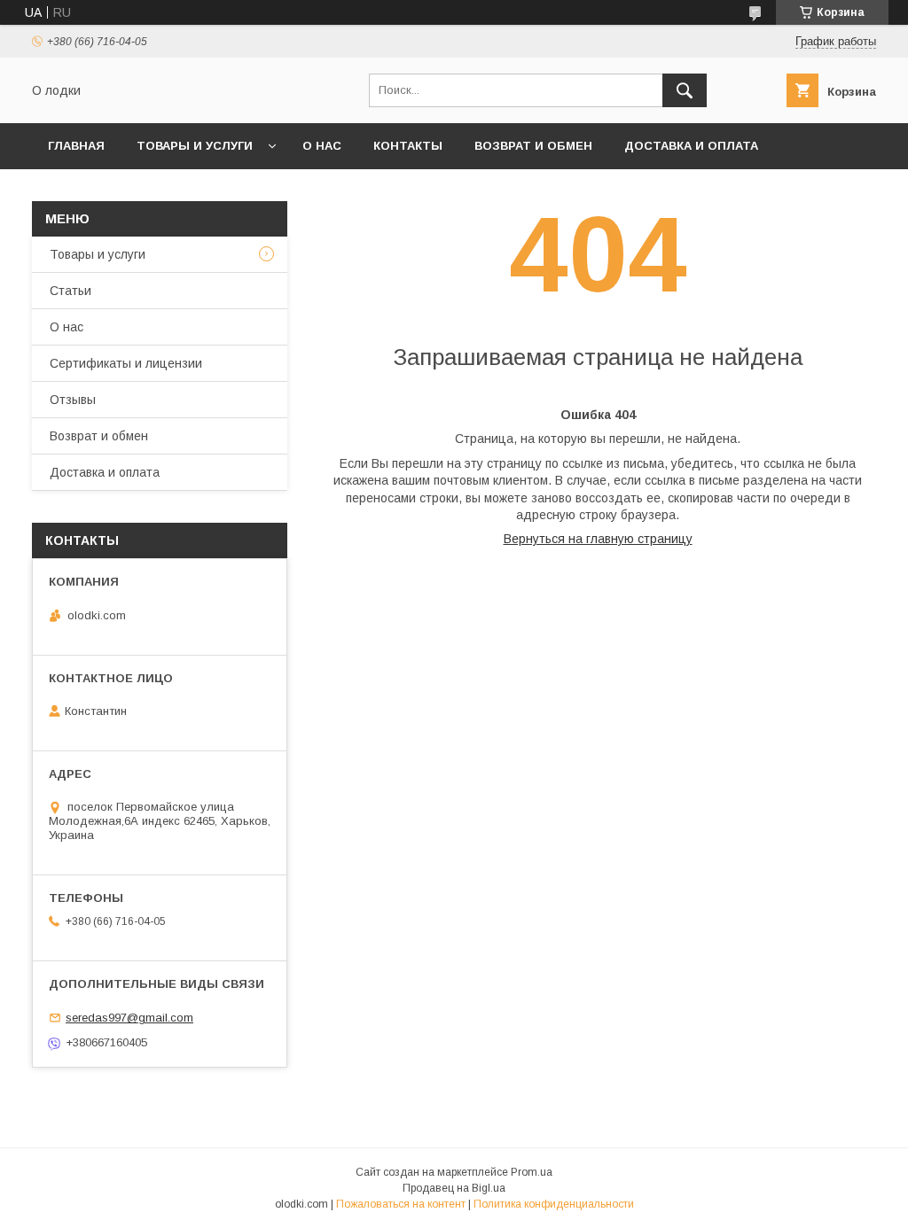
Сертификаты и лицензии (126, 363)
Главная (76, 145)
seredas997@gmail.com (129, 1017)
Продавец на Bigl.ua (454, 1188)
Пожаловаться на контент (401, 1204)
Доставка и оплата (691, 145)
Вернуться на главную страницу (598, 539)
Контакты (407, 145)
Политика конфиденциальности (554, 1204)
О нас (321, 145)
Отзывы (73, 399)
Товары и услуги (195, 145)
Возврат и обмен (533, 145)
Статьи (70, 291)
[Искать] (684, 90)
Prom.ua (531, 1172)
